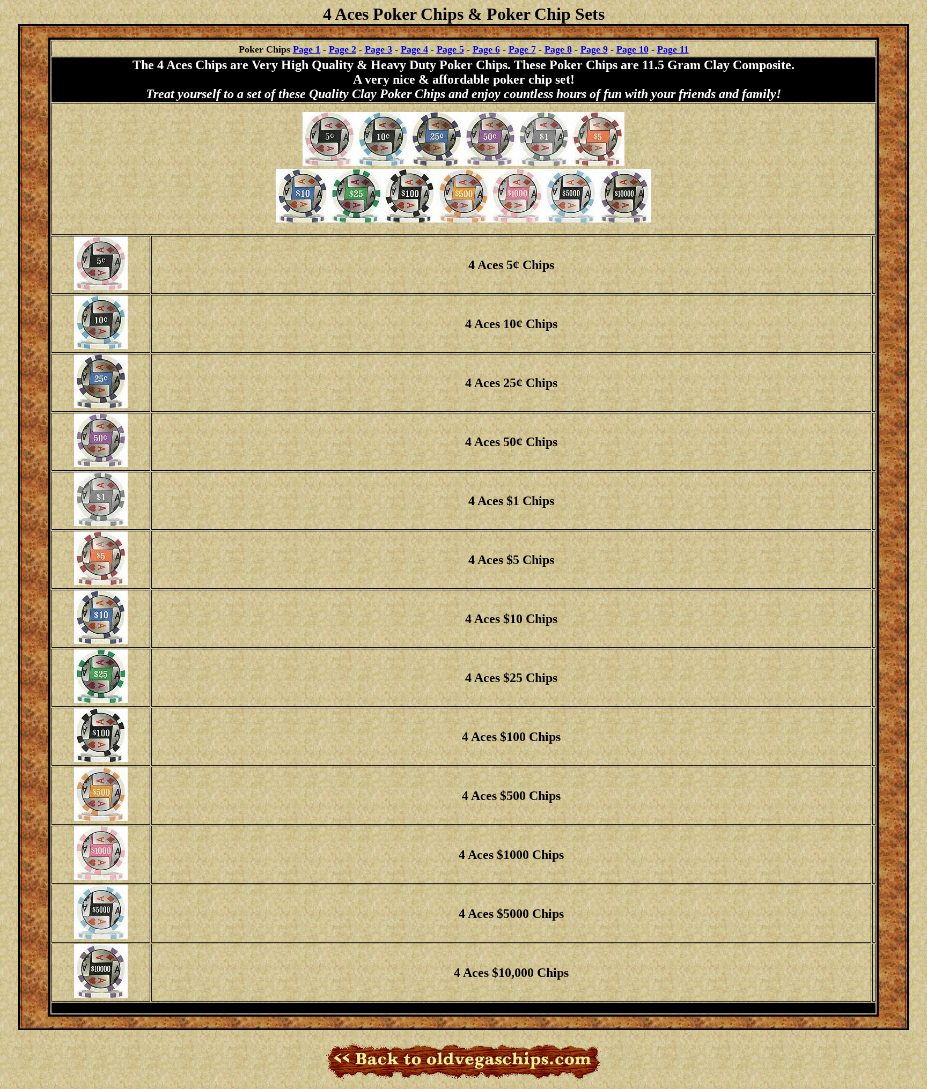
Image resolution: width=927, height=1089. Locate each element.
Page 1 (306, 49)
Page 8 (558, 49)
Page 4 (414, 49)
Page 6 (486, 49)
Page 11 (673, 49)
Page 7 (522, 49)
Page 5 (450, 49)
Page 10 (632, 49)
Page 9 (594, 49)
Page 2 (342, 49)
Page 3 (378, 49)
